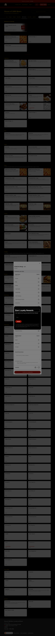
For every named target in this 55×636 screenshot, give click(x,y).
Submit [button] (18, 321)
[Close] (40, 308)
